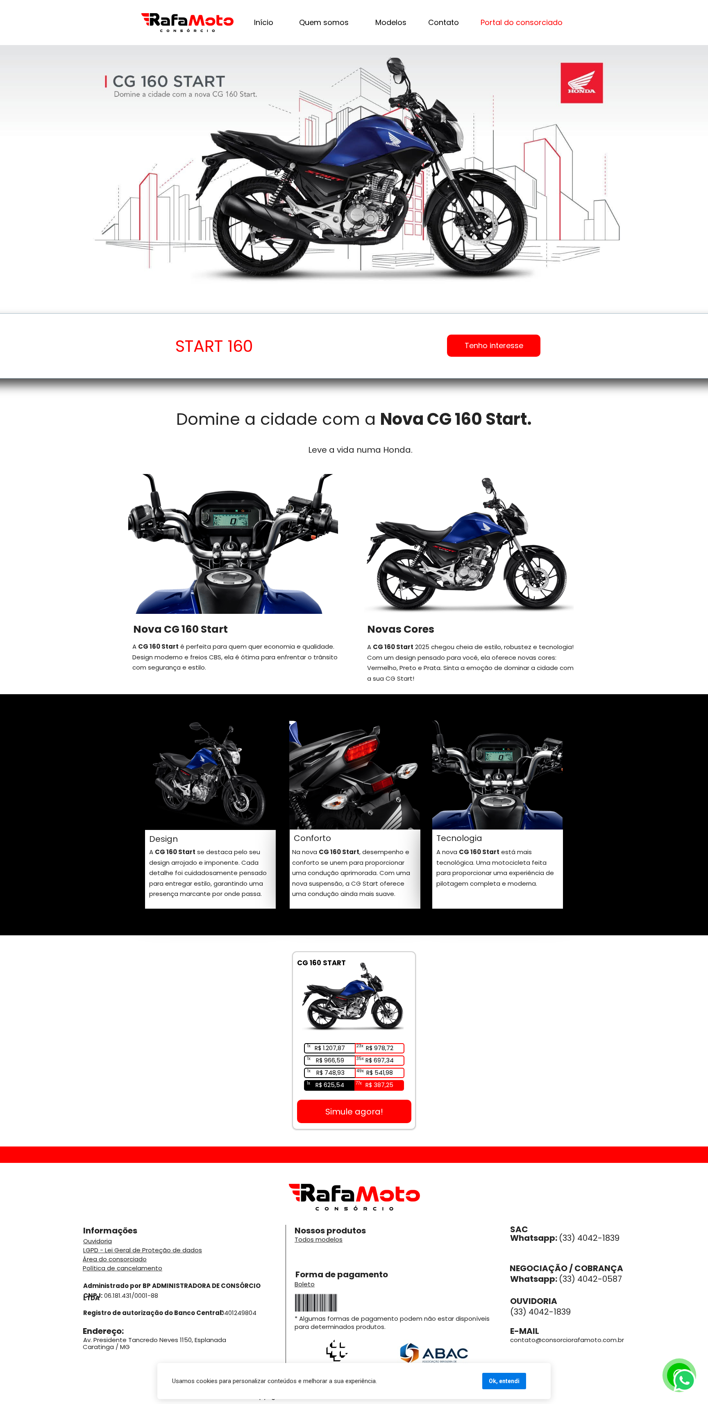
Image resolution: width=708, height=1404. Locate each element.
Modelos (390, 22)
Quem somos (324, 22)
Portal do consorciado (522, 22)
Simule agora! (354, 1111)
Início (263, 22)
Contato (443, 22)
